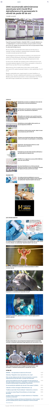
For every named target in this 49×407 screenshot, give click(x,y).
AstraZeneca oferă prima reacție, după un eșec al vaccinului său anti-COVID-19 (30, 131)
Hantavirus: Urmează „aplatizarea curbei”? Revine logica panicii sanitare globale (22, 316)
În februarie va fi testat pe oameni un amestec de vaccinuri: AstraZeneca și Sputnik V (30, 109)
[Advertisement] (24, 89)
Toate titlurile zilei (9, 402)
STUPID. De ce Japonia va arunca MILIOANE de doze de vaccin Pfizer (30, 159)
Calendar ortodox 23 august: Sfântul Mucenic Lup (19, 387)
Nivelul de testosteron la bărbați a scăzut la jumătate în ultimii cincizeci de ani (22, 267)
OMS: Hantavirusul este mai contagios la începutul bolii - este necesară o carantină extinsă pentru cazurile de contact (22, 366)
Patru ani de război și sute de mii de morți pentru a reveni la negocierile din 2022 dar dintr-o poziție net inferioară (21, 377)
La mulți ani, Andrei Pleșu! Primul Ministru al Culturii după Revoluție (20, 392)
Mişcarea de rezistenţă (24, 2)
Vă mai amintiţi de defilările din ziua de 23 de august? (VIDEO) (22, 385)
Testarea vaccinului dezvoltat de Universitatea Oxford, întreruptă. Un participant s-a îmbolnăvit (30, 138)
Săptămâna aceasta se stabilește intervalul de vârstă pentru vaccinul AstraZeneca (30, 102)
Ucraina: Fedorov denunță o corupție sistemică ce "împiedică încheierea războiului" (22, 396)
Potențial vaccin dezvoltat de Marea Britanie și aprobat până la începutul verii (30, 152)
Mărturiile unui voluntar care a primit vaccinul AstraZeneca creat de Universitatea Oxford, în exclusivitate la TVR (30, 117)
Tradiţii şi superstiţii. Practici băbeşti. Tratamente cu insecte (22, 389)
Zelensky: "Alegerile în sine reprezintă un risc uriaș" (19, 374)
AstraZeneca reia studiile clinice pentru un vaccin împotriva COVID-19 (29, 124)
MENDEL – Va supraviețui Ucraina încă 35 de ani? (18, 372)
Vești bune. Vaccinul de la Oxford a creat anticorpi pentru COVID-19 (28, 145)
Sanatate (15, 217)
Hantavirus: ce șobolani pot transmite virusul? (18, 291)
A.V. (15, 16)
